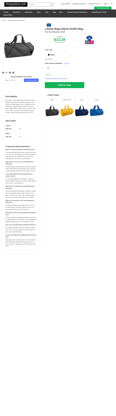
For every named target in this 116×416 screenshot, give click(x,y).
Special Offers (65, 4)
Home (3, 20)
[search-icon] (52, 4)
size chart (66, 63)
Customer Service (94, 4)
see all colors (48, 59)
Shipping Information (79, 4)
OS (48, 68)
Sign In (106, 4)
